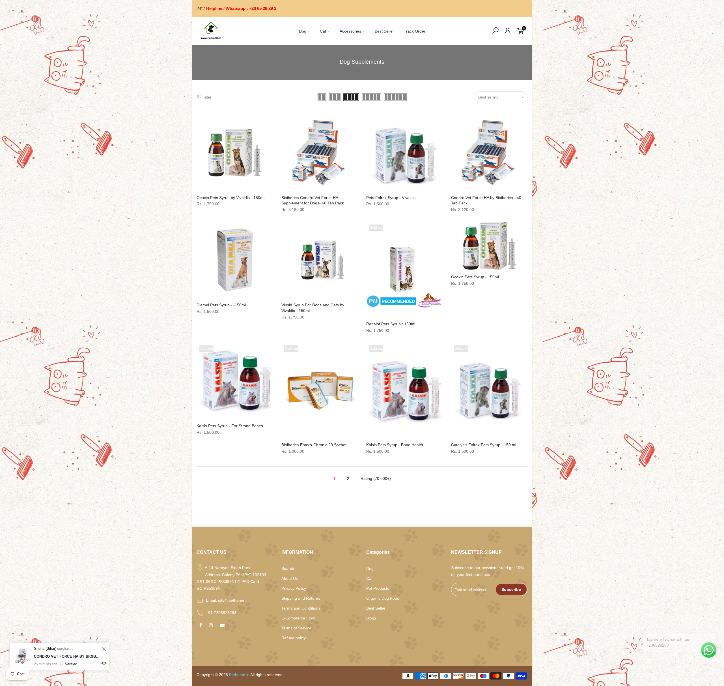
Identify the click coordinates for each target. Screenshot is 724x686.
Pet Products (377, 588)
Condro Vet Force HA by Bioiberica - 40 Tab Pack (67, 656)
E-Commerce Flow (298, 618)
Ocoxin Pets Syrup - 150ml (475, 277)
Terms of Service (296, 628)
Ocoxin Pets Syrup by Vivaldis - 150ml (230, 197)
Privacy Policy (293, 588)
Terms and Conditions (300, 608)
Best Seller (384, 31)
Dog (302, 31)
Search (287, 568)
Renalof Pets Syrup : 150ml (390, 324)
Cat (323, 31)
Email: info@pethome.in (227, 600)
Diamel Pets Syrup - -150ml (221, 305)
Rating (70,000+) (376, 478)
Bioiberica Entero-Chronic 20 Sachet (313, 445)
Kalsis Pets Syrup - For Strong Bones (230, 426)
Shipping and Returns (300, 598)
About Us (289, 578)
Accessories (350, 31)
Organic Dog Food (382, 598)
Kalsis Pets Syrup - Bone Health (394, 445)
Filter (207, 97)
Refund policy (293, 638)
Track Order (414, 31)
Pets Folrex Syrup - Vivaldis (390, 197)
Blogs (371, 618)
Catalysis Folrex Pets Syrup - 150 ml (483, 445)
